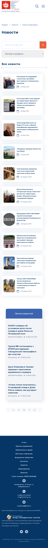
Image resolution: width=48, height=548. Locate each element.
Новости (15, 25)
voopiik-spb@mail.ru (24, 506)
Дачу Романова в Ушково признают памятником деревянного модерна (20, 369)
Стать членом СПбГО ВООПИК (24, 476)
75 (19, 410)
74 (13, 410)
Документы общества (24, 457)
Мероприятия (24, 469)
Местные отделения (24, 454)
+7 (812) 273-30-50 (24, 495)
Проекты (24, 472)
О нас (24, 442)
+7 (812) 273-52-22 (24, 497)
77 (29, 410)
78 (34, 410)
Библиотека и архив (24, 450)
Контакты (24, 461)
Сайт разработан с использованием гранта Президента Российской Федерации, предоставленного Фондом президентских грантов (21, 523)
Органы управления (24, 446)
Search (43, 44)
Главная (5, 25)
